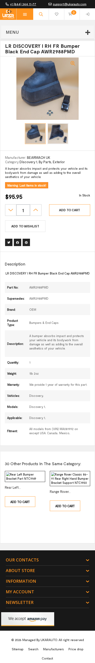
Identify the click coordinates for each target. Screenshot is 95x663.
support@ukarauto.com (69, 4)
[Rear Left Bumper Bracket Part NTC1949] (25, 476)
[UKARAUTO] (8, 14)
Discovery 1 (28, 162)
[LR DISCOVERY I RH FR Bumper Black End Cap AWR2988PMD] (35, 133)
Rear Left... (13, 487)
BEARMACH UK (38, 157)
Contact (47, 658)
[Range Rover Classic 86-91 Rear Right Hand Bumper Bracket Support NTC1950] (70, 478)
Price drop (75, 649)
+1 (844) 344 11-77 (23, 4)
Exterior (59, 162)
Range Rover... (60, 491)
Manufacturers (53, 649)
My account (20, 591)
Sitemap (18, 649)
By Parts (45, 162)
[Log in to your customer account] (87, 14)
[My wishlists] (56, 14)
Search (33, 649)
